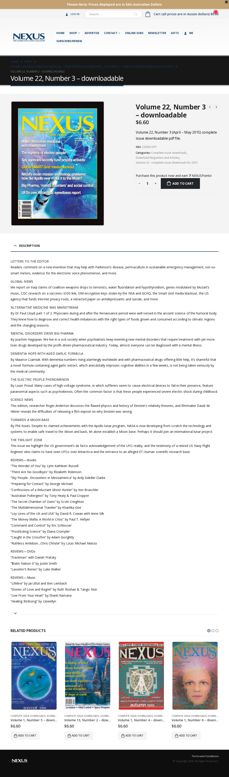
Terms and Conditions (205, 756)
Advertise (92, 33)
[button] (209, 630)
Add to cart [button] (27, 735)
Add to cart (183, 183)
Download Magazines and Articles (157, 158)
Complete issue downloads (169, 153)
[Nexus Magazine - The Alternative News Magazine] (29, 37)
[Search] (135, 14)
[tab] (114, 611)
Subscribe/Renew (69, 41)
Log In (75, 14)
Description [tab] (29, 245)
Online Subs (134, 33)
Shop (73, 33)
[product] (34, 676)
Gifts (175, 33)
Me (191, 33)
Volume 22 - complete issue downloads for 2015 (167, 162)
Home (60, 33)
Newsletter (157, 33)
